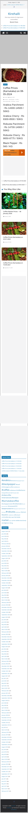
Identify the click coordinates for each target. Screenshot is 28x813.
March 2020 (5, 710)
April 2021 (4, 685)
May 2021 (4, 683)
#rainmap (3, 512)
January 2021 (5, 693)
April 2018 (4, 757)
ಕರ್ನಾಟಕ (22, 520)
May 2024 (4, 595)
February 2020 (5, 712)
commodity (5, 517)
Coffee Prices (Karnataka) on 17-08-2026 (11, 468)
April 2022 (4, 656)
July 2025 (4, 561)
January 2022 (5, 663)
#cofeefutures (17, 487)
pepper (10, 520)
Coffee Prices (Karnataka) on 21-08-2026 (14, 26)
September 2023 (6, 614)
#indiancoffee (6, 495)
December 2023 (5, 607)
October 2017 (5, 771)
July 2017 (4, 779)
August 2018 (5, 747)
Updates (5, 84)
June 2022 (4, 651)
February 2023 (5, 632)
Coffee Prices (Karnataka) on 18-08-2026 (14, 28)
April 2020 (4, 708)
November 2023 (6, 610)
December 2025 (5, 548)
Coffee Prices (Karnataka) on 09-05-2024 (13, 185)
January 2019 (5, 734)
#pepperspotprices (8, 508)
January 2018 (5, 764)
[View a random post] (24, 33)
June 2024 (4, 592)
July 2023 (4, 619)
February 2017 (5, 791)
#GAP (11, 493)
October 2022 (5, 641)
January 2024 (5, 605)
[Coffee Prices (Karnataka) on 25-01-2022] (14, 223)
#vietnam (23, 512)
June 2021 (4, 681)
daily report (11, 517)
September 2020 (6, 698)
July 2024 (4, 590)
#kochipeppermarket (7, 504)
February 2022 (5, 661)
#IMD (18, 492)
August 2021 (5, 676)
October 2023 (5, 612)
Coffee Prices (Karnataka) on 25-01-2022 (13, 238)
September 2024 (6, 585)
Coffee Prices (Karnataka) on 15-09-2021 (13, 264)
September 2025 (6, 556)
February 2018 (5, 761)
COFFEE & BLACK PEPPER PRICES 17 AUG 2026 (13, 471)
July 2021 (4, 678)
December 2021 (5, 666)
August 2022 (5, 646)
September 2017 (6, 774)
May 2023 (4, 624)
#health (14, 492)
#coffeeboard (13, 490)
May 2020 (4, 705)
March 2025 (5, 570)
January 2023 (5, 634)
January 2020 (5, 715)
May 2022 (4, 654)
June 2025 (4, 563)
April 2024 (4, 597)
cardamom (10, 515)
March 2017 (5, 788)
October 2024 (5, 583)
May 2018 (4, 754)
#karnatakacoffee (7, 101)
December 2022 (5, 636)
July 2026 (4, 534)
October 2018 (5, 742)
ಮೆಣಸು (7, 523)
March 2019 (5, 730)
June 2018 (4, 752)
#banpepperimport (20, 480)
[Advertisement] (14, 49)
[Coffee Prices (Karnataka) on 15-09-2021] (14, 248)
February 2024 (5, 602)
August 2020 (5, 700)
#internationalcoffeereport (10, 498)
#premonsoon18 (22, 508)
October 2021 (5, 671)
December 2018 (5, 737)
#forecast (7, 493)
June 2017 (4, 781)
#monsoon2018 (12, 506)
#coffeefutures (21, 490)
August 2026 (5, 531)
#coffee (17, 99)
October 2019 (5, 722)
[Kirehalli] (3, 33)
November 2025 (6, 551)
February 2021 (5, 690)
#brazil (18, 484)
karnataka (17, 517)
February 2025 (5, 573)
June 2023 (4, 622)
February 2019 (5, 732)
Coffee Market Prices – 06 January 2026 (12, 212)
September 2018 (6, 744)
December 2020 (5, 695)
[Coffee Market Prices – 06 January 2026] (14, 194)
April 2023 (4, 627)
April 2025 (4, 568)
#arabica (6, 99)
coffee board (17, 515)
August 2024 (5, 587)
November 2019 (6, 720)
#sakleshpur (17, 512)
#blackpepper (12, 99)
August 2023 (5, 617)
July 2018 (4, 749)
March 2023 (5, 629)
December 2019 (5, 717)
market (17, 101)
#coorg (3, 493)
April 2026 (4, 541)
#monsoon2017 (5, 506)
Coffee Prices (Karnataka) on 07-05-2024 (14, 181)
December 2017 (5, 766)
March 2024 (5, 600)
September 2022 (6, 644)
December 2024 (5, 578)
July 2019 (4, 727)
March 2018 (5, 759)
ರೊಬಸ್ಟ (11, 523)
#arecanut (13, 480)
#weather (5, 515)
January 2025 (5, 575)
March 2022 (5, 659)
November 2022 (6, 639)
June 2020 (4, 703)
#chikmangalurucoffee (7, 487)
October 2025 (5, 553)
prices (14, 520)
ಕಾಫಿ (25, 520)
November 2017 (6, 769)
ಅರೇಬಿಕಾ (18, 520)
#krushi (23, 504)
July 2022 (4, 649)
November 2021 (6, 668)
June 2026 (4, 536)
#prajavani (16, 508)
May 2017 (4, 783)
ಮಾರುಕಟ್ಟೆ (4, 523)
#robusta (13, 101)
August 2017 (5, 776)
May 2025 (4, 565)
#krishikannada (17, 504)
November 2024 (6, 580)
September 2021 (6, 673)
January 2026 (5, 546)
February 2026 (5, 543)
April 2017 (4, 786)
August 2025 (5, 558)
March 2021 (5, 688)
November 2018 (6, 739)
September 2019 (6, 725)
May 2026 (4, 538)
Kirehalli (14, 14)
